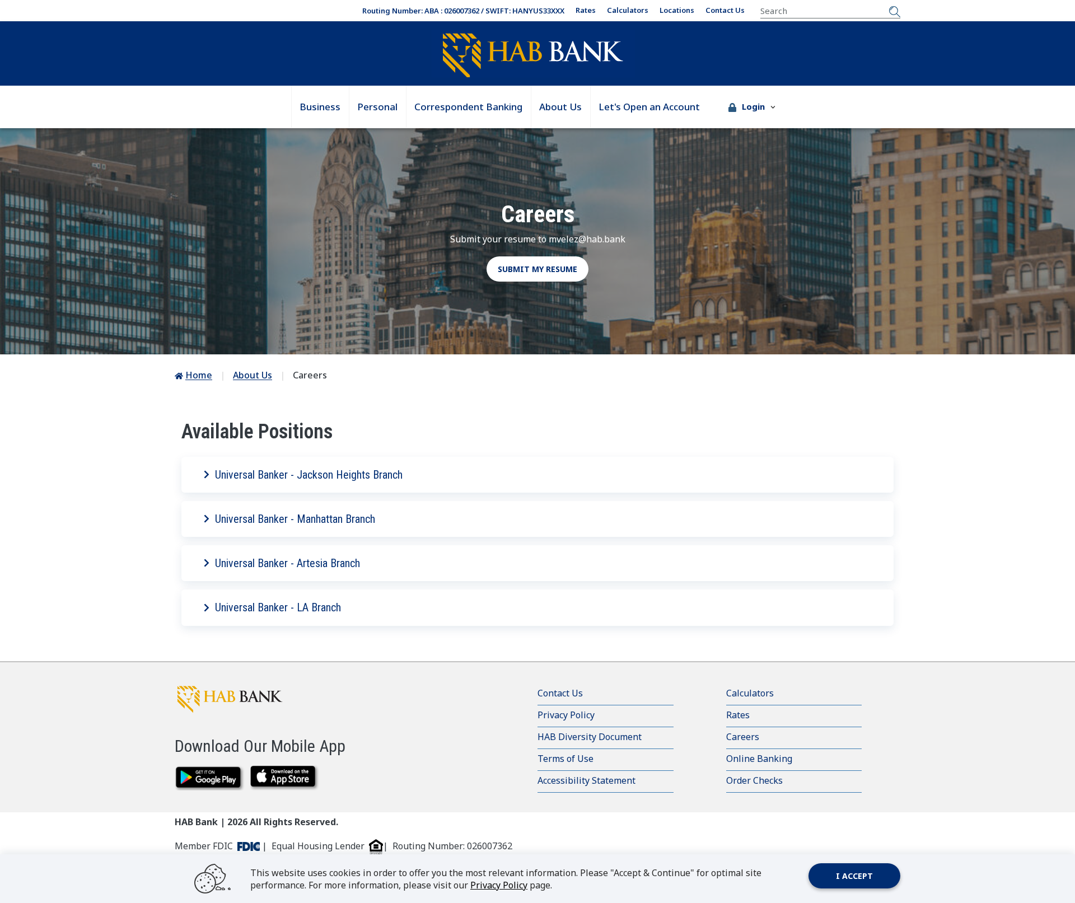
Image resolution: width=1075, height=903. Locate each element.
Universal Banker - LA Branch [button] (278, 607)
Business (320, 106)
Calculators (627, 10)
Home (198, 375)
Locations (677, 10)
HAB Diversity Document (590, 737)
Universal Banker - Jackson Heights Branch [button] (309, 474)
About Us (560, 106)
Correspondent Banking (468, 106)
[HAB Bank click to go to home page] (242, 699)
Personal (377, 106)
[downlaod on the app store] (285, 777)
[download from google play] (210, 777)
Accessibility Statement (586, 780)
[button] (751, 107)
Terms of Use (565, 758)
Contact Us (725, 10)
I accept (854, 876)
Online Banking (759, 758)
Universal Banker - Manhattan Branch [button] (295, 519)
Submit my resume (537, 269)
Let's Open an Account (649, 106)
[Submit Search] (894, 10)
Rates (586, 10)
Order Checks (754, 780)
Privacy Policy (566, 715)
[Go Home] (533, 55)
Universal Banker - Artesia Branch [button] (287, 563)
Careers (742, 737)
